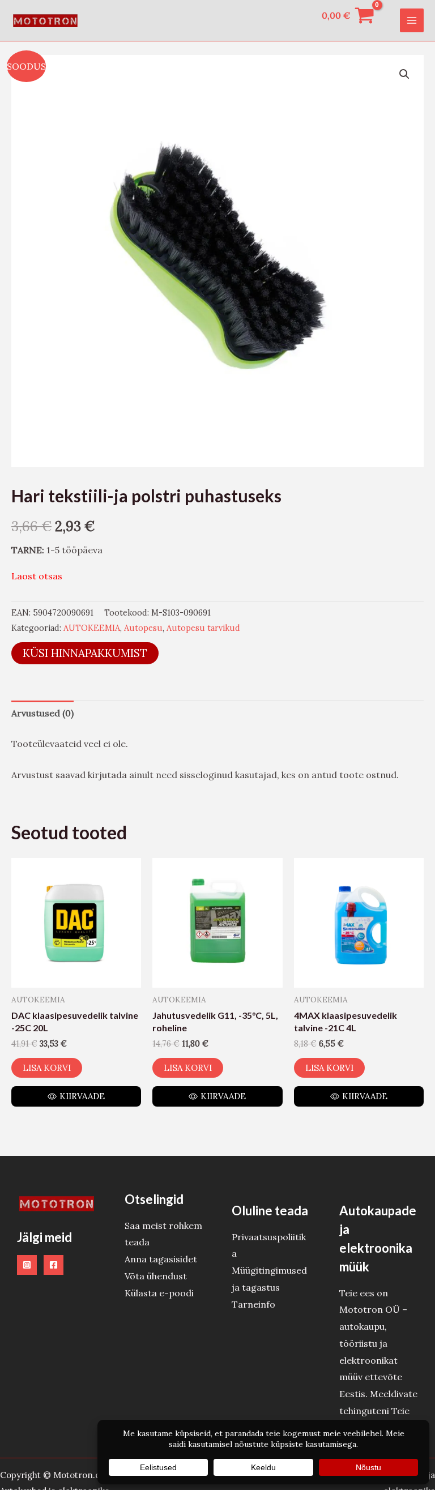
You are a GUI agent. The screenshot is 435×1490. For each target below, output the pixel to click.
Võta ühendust (156, 1276)
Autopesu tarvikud (203, 628)
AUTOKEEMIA (91, 628)
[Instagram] (27, 1265)
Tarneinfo (253, 1304)
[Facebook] (53, 1265)
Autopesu (143, 628)
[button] (404, 74)
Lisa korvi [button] (47, 1067)
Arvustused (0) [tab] (42, 713)
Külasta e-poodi (159, 1293)
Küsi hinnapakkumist (85, 653)
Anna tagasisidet (161, 1259)
